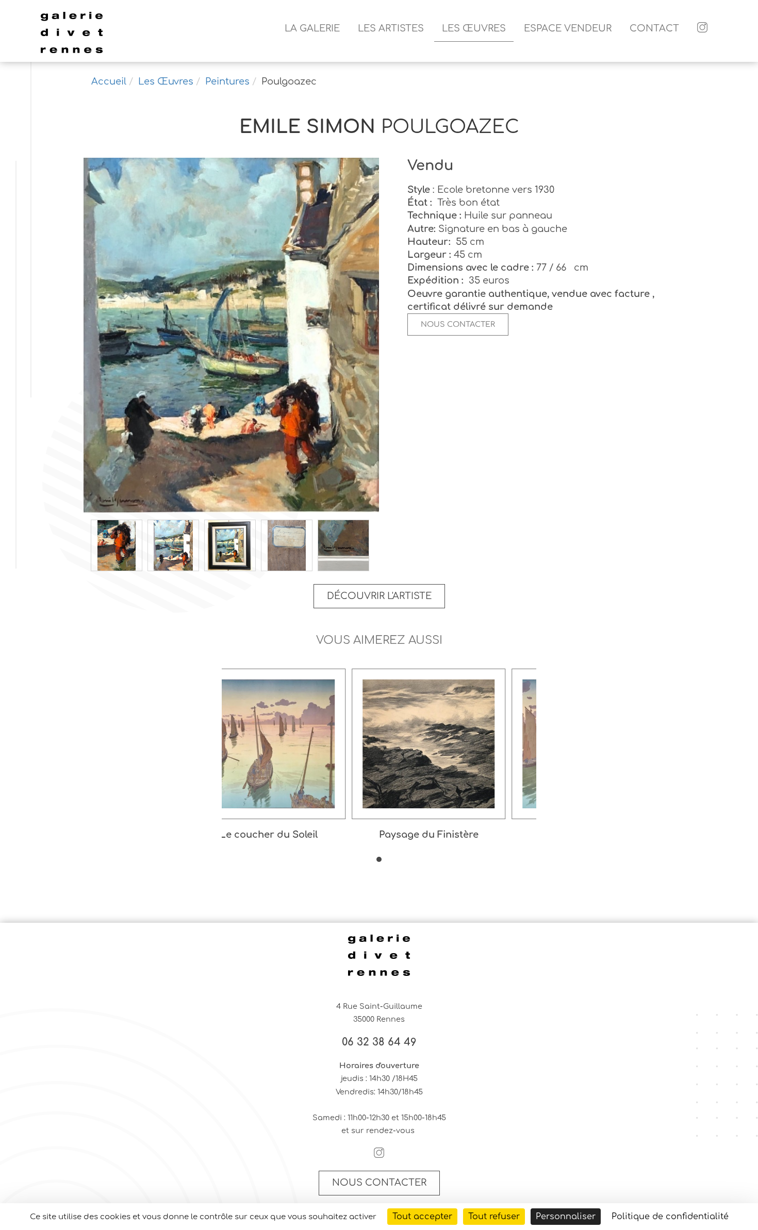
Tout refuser (494, 1216)
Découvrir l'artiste (379, 596)
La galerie (312, 28)
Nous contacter (458, 324)
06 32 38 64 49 (379, 1042)
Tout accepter (422, 1216)
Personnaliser (566, 1216)
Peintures (227, 81)
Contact (654, 28)
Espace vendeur (568, 28)
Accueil (108, 81)
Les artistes (391, 28)
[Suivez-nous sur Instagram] (702, 28)
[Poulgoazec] (231, 336)
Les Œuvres (474, 28)
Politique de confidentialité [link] (670, 1216)
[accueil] (71, 51)
